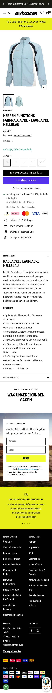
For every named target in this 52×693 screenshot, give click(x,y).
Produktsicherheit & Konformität (12, 597)
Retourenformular (11, 558)
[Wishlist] (41, 13)
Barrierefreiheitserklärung (39, 587)
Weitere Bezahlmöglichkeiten (26, 188)
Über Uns (7, 541)
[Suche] (9, 13)
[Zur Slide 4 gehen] (29, 523)
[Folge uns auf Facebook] (32, 630)
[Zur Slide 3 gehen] (27, 523)
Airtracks (8, 110)
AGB (31, 553)
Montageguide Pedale (10, 572)
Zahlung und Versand (39, 579)
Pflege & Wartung (11, 589)
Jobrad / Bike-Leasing (9, 607)
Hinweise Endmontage (9, 581)
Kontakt (32, 541)
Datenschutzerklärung (27, 469)
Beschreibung (9, 256)
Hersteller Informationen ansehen (20, 207)
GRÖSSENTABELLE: (10, 378)
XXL (42, 162)
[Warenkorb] (47, 13)
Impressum (34, 547)
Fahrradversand (10, 553)
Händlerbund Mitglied (35, 603)
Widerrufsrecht (35, 564)
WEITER (26, 458)
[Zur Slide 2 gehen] (24, 523)
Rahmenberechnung (12, 564)
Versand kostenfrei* (22, 135)
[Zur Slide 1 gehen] (22, 523)
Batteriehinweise (36, 595)
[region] (26, 506)
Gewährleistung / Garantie (37, 572)
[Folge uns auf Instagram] (38, 630)
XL (32, 162)
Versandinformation (12, 547)
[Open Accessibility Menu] (6, 687)
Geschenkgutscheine (13, 614)
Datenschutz (34, 558)
